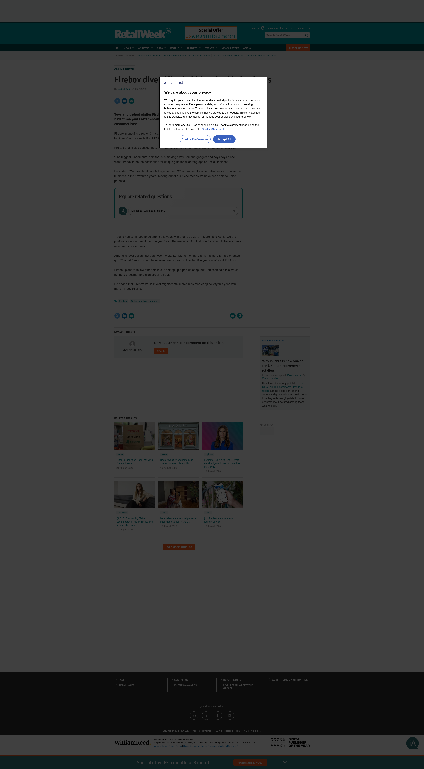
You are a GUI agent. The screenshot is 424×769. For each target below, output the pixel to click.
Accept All (224, 139)
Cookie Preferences (195, 139)
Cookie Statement (213, 129)
